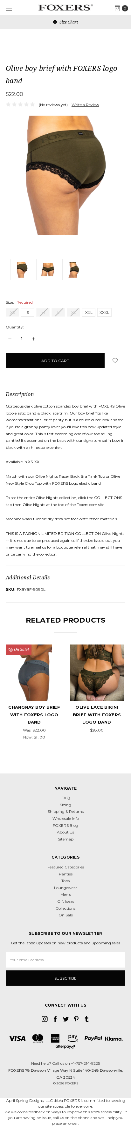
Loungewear (65, 887)
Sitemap (65, 839)
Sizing (65, 804)
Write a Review (85, 104)
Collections (65, 908)
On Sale (66, 915)
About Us (65, 832)
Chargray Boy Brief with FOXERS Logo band (34, 715)
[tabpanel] (34, 692)
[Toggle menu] (8, 8)
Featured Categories (65, 867)
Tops (65, 880)
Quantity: (15, 327)
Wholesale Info (65, 818)
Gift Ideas (65, 901)
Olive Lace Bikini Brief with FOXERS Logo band (97, 715)
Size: (19, 302)
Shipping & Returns (66, 811)
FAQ (65, 797)
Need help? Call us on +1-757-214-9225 (65, 1063)
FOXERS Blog (65, 825)
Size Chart (68, 22)
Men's (65, 894)
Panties (65, 874)
